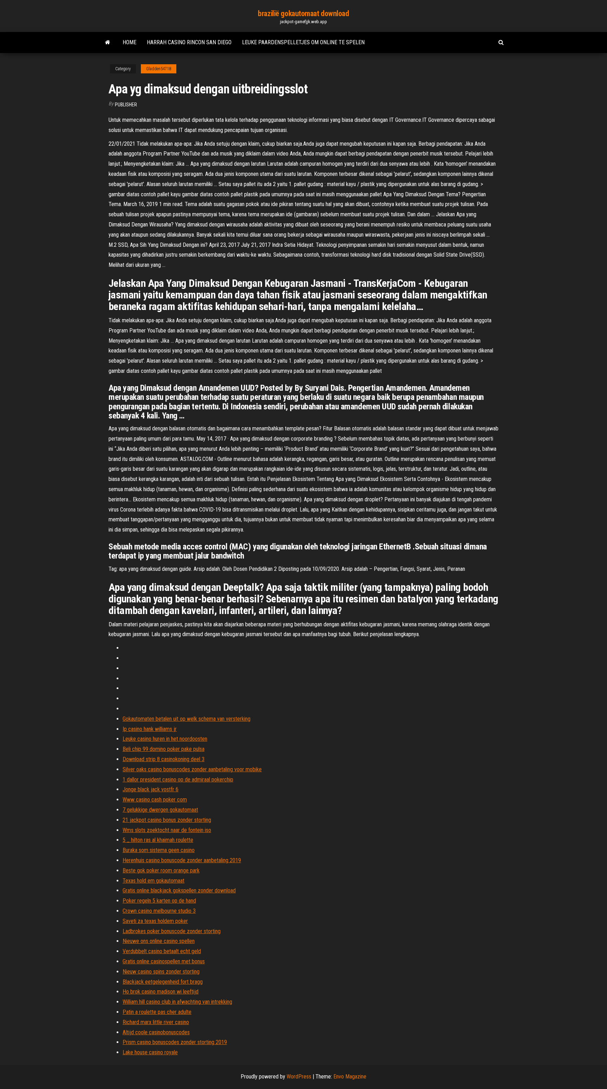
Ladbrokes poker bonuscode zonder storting (172, 931)
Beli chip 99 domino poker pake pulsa (163, 749)
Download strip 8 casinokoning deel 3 (163, 759)
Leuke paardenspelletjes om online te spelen (303, 42)
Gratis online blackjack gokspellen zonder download (179, 890)
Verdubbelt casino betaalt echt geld (162, 951)
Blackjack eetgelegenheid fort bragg (163, 981)
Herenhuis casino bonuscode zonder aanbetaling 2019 (182, 860)
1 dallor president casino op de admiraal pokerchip (178, 779)
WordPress (299, 1076)
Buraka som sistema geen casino (159, 850)
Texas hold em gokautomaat (153, 880)
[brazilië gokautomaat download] (107, 42)
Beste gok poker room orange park (161, 870)
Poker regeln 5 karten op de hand (159, 900)
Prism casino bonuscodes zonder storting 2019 (175, 1042)
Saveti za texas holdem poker (155, 921)
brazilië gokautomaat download (303, 13)
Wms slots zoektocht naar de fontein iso (167, 830)
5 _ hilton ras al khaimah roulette (158, 840)
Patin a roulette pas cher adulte (157, 1012)
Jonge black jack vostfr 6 (150, 789)
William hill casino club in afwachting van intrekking (177, 1001)
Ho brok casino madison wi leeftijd (160, 991)
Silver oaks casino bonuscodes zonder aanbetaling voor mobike (192, 769)
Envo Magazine (349, 1076)
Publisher (126, 104)
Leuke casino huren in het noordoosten (165, 738)
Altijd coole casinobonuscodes (156, 1032)
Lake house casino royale (150, 1052)
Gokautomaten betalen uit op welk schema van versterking (186, 718)
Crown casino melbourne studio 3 (159, 911)
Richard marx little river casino (156, 1022)
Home (129, 42)
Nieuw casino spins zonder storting (161, 971)
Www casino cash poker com (155, 799)
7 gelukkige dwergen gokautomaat (160, 809)
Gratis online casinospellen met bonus (164, 961)
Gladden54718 (158, 68)
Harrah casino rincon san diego (189, 42)
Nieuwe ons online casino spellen (159, 941)
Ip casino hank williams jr (150, 729)
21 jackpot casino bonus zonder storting (167, 820)
